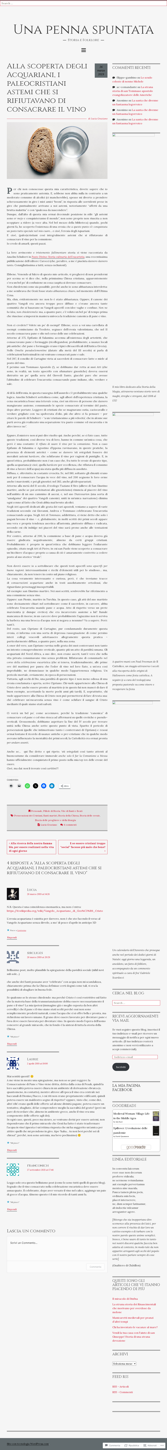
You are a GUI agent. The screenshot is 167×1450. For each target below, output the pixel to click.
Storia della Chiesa (68, 815)
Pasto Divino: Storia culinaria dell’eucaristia (58, 256)
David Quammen (122, 1136)
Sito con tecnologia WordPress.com (28, 1443)
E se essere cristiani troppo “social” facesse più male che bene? (82, 845)
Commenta (95, 1266)
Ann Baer (119, 1122)
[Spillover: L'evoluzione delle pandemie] (156, 1130)
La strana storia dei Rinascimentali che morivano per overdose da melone (134, 1308)
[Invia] (165, 3)
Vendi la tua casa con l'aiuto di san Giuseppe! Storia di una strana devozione (133, 1336)
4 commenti (70, 824)
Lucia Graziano (99, 118)
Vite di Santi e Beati (71, 811)
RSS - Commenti (122, 1392)
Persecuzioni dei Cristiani (28, 815)
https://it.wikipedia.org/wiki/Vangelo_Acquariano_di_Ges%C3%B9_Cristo (55, 910)
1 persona (21, 930)
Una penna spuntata (83, 30)
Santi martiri (50, 815)
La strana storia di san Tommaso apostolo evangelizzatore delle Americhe (132, 90)
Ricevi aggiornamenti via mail (135, 1018)
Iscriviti (121, 1067)
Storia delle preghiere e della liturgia (55, 820)
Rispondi (12, 937)
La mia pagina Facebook (126, 1087)
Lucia (32, 890)
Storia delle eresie (90, 815)
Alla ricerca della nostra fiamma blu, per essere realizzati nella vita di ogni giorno (31, 847)
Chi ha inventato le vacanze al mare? (135, 1327)
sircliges (35, 953)
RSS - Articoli (120, 1386)
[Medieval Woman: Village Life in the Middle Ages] (156, 1116)
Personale (36, 811)
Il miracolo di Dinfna (125, 1298)
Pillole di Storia (51, 811)
